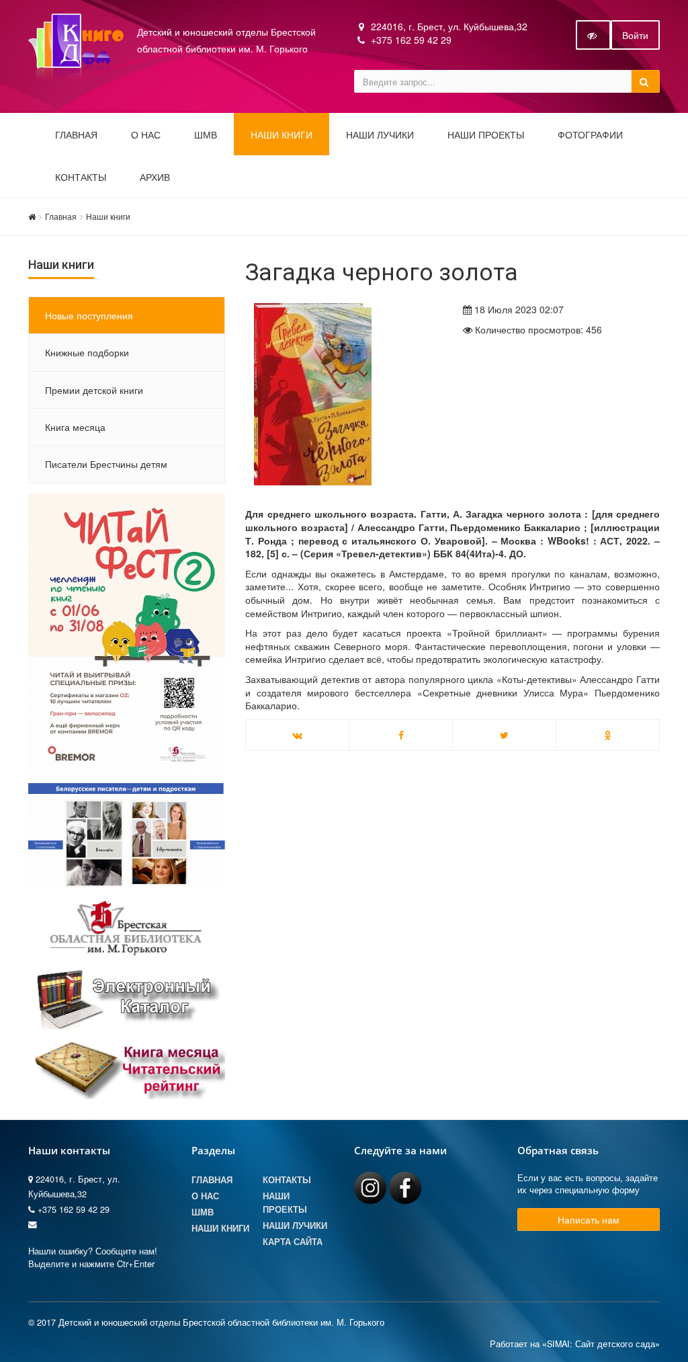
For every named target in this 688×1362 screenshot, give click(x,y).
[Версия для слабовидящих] (593, 35)
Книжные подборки (87, 352)
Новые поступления (89, 315)
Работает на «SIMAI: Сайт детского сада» (575, 1344)
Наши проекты (485, 135)
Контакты (80, 177)
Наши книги (281, 135)
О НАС (146, 135)
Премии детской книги (94, 390)
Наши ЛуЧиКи (380, 135)
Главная (76, 135)
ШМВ (205, 135)
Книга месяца (75, 427)
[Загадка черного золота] (343, 394)
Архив (155, 177)
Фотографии (590, 135)
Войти (635, 35)
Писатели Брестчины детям (106, 464)
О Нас (205, 1196)
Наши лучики (295, 1225)
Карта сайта (292, 1242)
